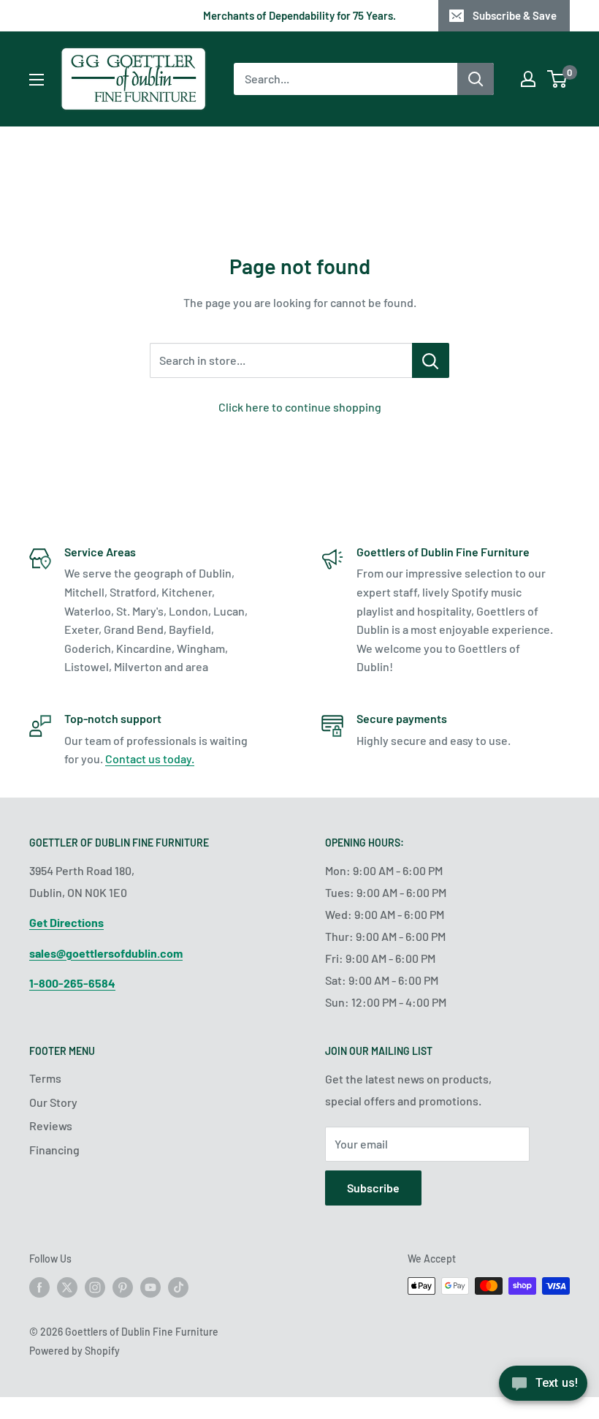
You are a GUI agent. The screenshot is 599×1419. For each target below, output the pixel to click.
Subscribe (373, 1188)
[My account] (528, 79)
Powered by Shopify (74, 1350)
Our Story (53, 1102)
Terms (45, 1078)
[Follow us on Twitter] (67, 1287)
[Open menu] (36, 80)
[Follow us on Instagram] (95, 1287)
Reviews (50, 1125)
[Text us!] (543, 1388)
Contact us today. (149, 758)
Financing (54, 1150)
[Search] (475, 79)
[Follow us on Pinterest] (122, 1287)
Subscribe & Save (515, 15)
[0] (558, 79)
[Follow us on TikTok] (178, 1287)
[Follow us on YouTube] (150, 1287)
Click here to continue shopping (299, 407)
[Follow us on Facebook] (39, 1287)
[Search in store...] (430, 360)
